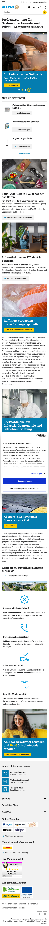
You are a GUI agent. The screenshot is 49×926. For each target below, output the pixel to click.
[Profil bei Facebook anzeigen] (39, 913)
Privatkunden (26, 2)
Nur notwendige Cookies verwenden (24, 488)
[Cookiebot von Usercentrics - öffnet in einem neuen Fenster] (36, 435)
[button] (19, 90)
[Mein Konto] (33, 7)
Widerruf (22, 904)
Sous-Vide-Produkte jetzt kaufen (19, 217)
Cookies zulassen (25, 481)
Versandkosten (42, 919)
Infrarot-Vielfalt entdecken (17, 278)
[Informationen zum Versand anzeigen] (12, 877)
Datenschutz (33, 904)
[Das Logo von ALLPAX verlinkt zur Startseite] (10, 7)
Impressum (12, 904)
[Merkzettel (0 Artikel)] (39, 7)
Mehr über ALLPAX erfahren (17, 576)
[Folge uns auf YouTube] (45, 913)
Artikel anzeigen (23, 113)
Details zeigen (36, 474)
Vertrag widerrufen (9, 908)
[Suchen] (45, 12)
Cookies (22, 908)
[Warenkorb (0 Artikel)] (44, 7)
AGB (4, 904)
